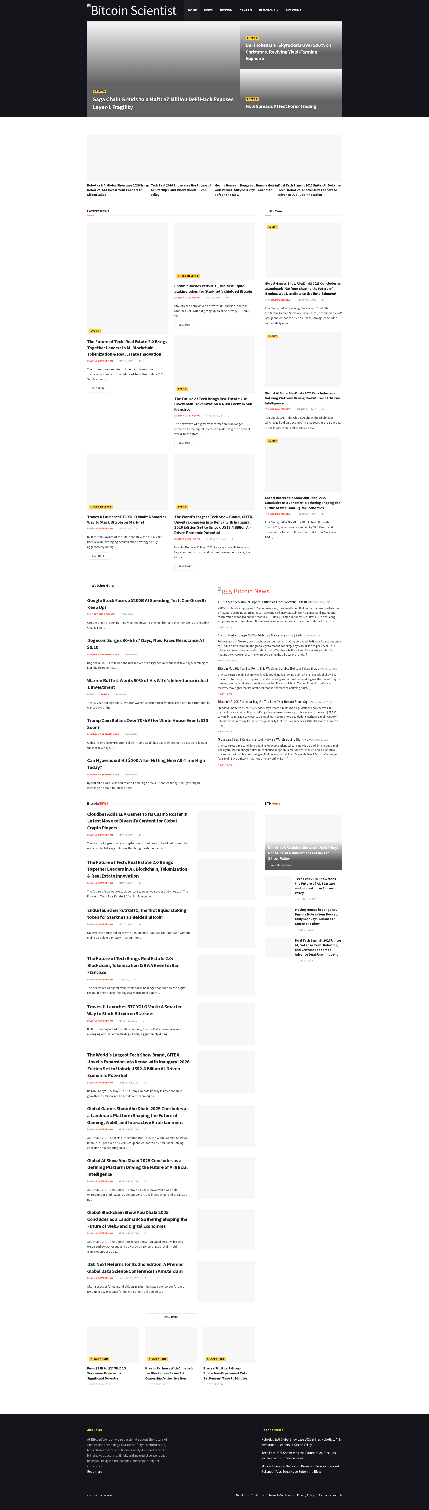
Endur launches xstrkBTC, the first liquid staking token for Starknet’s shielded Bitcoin (213, 288)
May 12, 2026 (213, 297)
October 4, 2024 (100, 1384)
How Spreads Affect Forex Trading (281, 106)
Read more (98, 388)
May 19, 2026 (125, 835)
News (208, 10)
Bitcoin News (251, 591)
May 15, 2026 (125, 360)
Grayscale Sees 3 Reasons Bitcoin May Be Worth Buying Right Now (264, 739)
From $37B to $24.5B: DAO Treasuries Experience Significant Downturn (106, 1373)
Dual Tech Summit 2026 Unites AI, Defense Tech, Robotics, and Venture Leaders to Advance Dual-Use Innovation (309, 190)
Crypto (246, 10)
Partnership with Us (330, 1495)
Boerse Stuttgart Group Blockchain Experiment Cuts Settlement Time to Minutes (225, 1373)
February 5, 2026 (216, 539)
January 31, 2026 (128, 1278)
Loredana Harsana (102, 614)
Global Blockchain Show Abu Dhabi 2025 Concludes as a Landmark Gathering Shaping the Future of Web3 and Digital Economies (302, 502)
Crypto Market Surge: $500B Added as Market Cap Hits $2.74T (260, 635)
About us (241, 1495)
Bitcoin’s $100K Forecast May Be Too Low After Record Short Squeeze (266, 702)
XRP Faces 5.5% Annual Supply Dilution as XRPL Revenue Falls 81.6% (265, 602)
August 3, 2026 (307, 899)
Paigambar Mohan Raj (104, 654)
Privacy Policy (305, 1495)
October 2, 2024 (158, 1384)
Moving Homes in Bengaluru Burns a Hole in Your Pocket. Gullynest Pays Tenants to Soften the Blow (246, 190)
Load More (171, 1316)
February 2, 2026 (306, 299)
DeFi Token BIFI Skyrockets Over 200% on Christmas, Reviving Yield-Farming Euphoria (288, 51)
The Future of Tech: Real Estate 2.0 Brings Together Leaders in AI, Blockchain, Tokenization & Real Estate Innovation (127, 348)
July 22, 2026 (305, 960)
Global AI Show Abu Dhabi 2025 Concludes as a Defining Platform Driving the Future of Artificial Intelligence (302, 398)
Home (192, 10)
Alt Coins (293, 10)
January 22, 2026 (134, 115)
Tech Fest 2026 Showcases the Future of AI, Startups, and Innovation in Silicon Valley (181, 190)
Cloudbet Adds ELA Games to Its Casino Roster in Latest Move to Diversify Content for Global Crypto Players (137, 821)
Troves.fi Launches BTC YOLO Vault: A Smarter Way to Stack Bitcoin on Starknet (126, 519)
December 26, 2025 (259, 67)
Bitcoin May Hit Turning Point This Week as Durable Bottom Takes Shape (268, 668)
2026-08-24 (127, 614)
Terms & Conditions (281, 1495)
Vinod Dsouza (99, 694)
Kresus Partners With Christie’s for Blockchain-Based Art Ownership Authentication (169, 1373)
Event (95, 330)
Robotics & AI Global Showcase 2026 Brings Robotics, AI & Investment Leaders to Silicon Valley (118, 190)
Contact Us (257, 1495)
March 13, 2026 (127, 528)
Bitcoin (226, 10)
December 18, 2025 (259, 115)
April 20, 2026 (214, 415)
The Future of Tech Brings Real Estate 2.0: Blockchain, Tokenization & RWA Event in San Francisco (213, 404)
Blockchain (269, 10)
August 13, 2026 (281, 864)
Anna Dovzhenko (107, 115)
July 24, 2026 (305, 929)
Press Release (188, 275)
